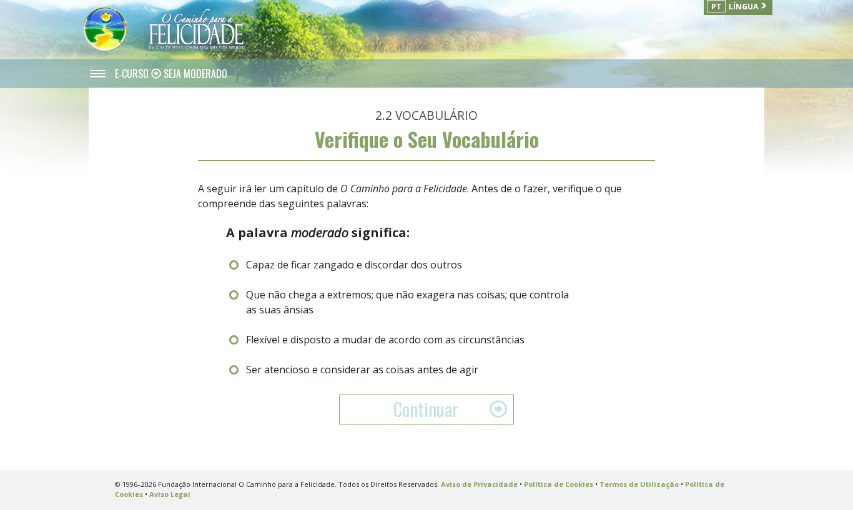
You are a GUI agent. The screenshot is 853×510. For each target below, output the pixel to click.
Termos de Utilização (639, 484)
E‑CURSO (133, 73)
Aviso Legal (169, 494)
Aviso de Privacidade (479, 484)
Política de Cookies (558, 484)
